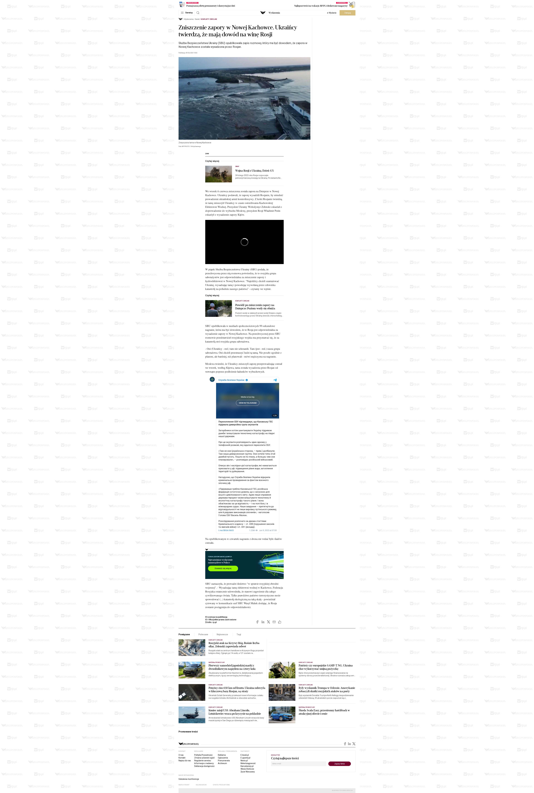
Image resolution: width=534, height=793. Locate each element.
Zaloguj (347, 13)
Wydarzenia (274, 12)
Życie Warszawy (248, 772)
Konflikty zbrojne (209, 19)
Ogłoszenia (223, 758)
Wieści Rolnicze (247, 769)
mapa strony (184, 785)
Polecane (203, 634)
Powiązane (184, 634)
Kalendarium (201, 785)
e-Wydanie (331, 13)
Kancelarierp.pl (247, 766)
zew (207, 153)
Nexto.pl (244, 760)
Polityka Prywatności (203, 755)
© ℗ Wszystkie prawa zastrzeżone (220, 619)
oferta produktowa (221, 785)
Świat (197, 19)
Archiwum (222, 763)
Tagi (239, 634)
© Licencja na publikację (216, 617)
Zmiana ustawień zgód (204, 758)
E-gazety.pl (245, 758)
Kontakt (182, 758)
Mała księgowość (248, 763)
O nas (181, 755)
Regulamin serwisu (202, 760)
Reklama (222, 755)
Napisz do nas (185, 760)
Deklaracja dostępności (204, 766)
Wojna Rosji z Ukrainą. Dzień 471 (254, 170)
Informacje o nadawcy (204, 763)
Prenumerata (224, 760)
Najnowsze (222, 634)
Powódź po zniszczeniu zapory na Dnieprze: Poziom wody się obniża (255, 306)
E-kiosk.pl (245, 755)
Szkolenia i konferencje (189, 779)
